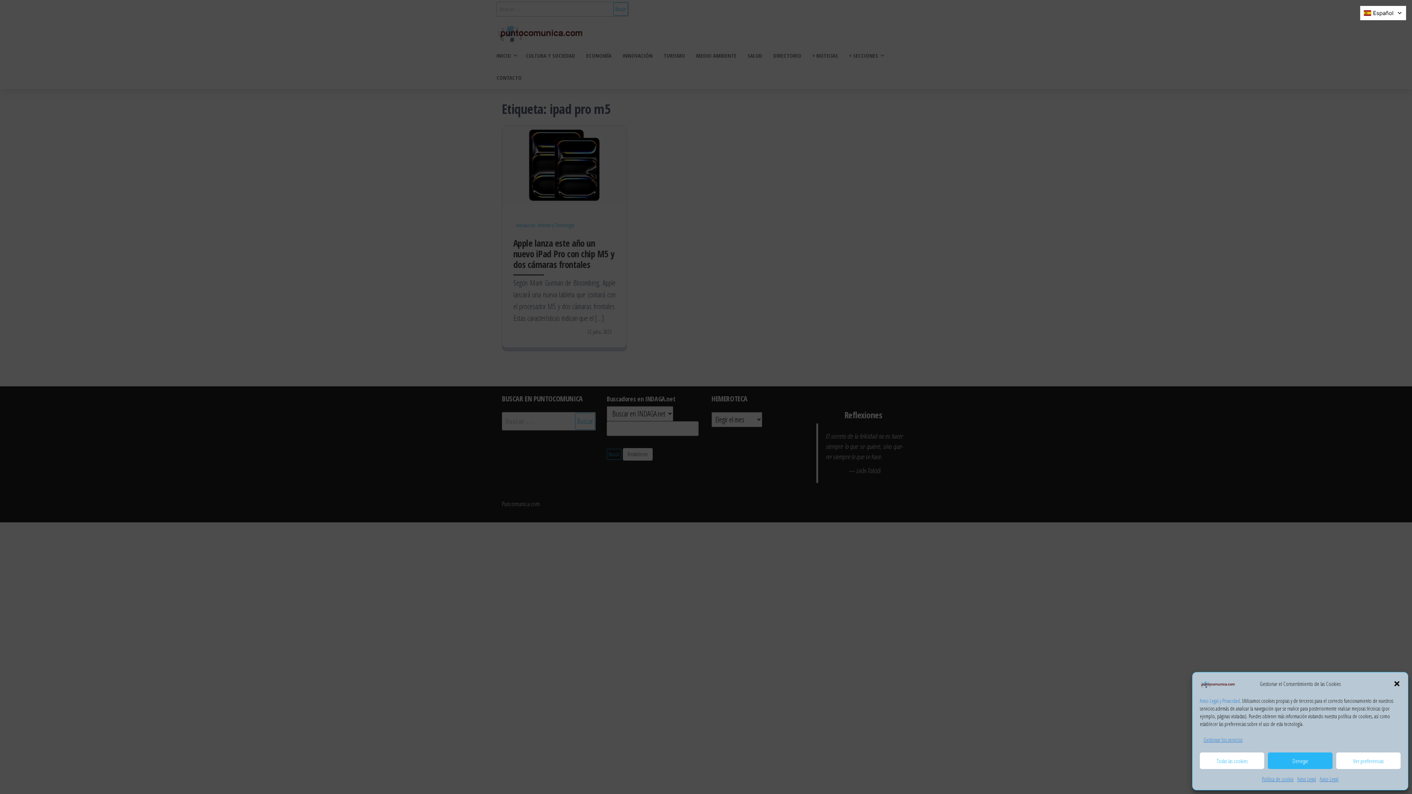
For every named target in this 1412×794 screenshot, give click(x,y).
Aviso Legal (1306, 779)
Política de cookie (1278, 779)
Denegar (1300, 761)
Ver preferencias (1368, 761)
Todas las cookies (1232, 761)
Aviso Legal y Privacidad (1220, 700)
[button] (1397, 683)
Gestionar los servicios (1223, 739)
